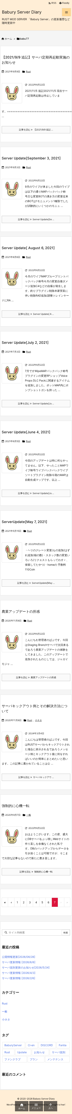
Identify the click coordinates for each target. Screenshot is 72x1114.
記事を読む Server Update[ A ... (36, 314)
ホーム (8, 38)
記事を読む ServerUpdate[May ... (36, 582)
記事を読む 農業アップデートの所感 (36, 677)
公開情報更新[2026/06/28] (18, 956)
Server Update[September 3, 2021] (31, 158)
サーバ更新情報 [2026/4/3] (18, 972)
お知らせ (39, 1052)
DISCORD (47, 1045)
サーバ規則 (58, 1052)
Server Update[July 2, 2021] (25, 343)
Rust (28, 71)
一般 (28, 814)
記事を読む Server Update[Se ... (36, 219)
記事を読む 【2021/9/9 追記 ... (36, 129)
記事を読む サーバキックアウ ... (36, 777)
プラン (34, 1059)
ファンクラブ (12, 1059)
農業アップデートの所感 (21, 611)
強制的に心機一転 (15, 806)
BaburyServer (13, 1045)
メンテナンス (55, 1059)
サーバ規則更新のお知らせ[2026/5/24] (26, 967)
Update (22, 1052)
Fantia (62, 1045)
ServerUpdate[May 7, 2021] (24, 522)
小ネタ (38, 720)
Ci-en (31, 1045)
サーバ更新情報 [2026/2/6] (18, 978)
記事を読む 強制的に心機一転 (36, 871)
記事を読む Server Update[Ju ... (36, 403)
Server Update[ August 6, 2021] (28, 248)
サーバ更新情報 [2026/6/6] (18, 962)
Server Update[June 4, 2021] (26, 432)
